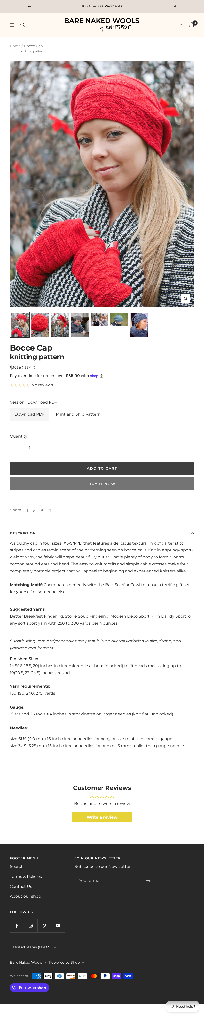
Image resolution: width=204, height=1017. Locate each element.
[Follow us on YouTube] (58, 925)
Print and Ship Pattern (78, 414)
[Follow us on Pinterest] (44, 925)
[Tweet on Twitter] (42, 510)
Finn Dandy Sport (168, 616)
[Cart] (191, 24)
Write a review (102, 817)
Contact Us (21, 886)
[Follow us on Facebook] (17, 925)
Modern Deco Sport (130, 616)
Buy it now (102, 484)
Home (15, 46)
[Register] (148, 880)
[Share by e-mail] (50, 510)
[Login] (181, 25)
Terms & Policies (26, 876)
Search (17, 866)
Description (23, 533)
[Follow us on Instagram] (30, 925)
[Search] (22, 25)
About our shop (25, 896)
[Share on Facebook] (27, 510)
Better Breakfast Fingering (36, 616)
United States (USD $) (32, 947)
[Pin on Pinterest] (34, 510)
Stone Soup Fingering (87, 616)
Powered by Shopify (66, 962)
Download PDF (30, 414)
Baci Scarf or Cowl (122, 584)
